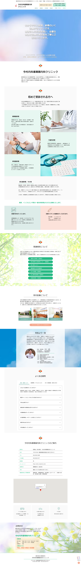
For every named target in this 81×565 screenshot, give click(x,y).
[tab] (24, 382)
